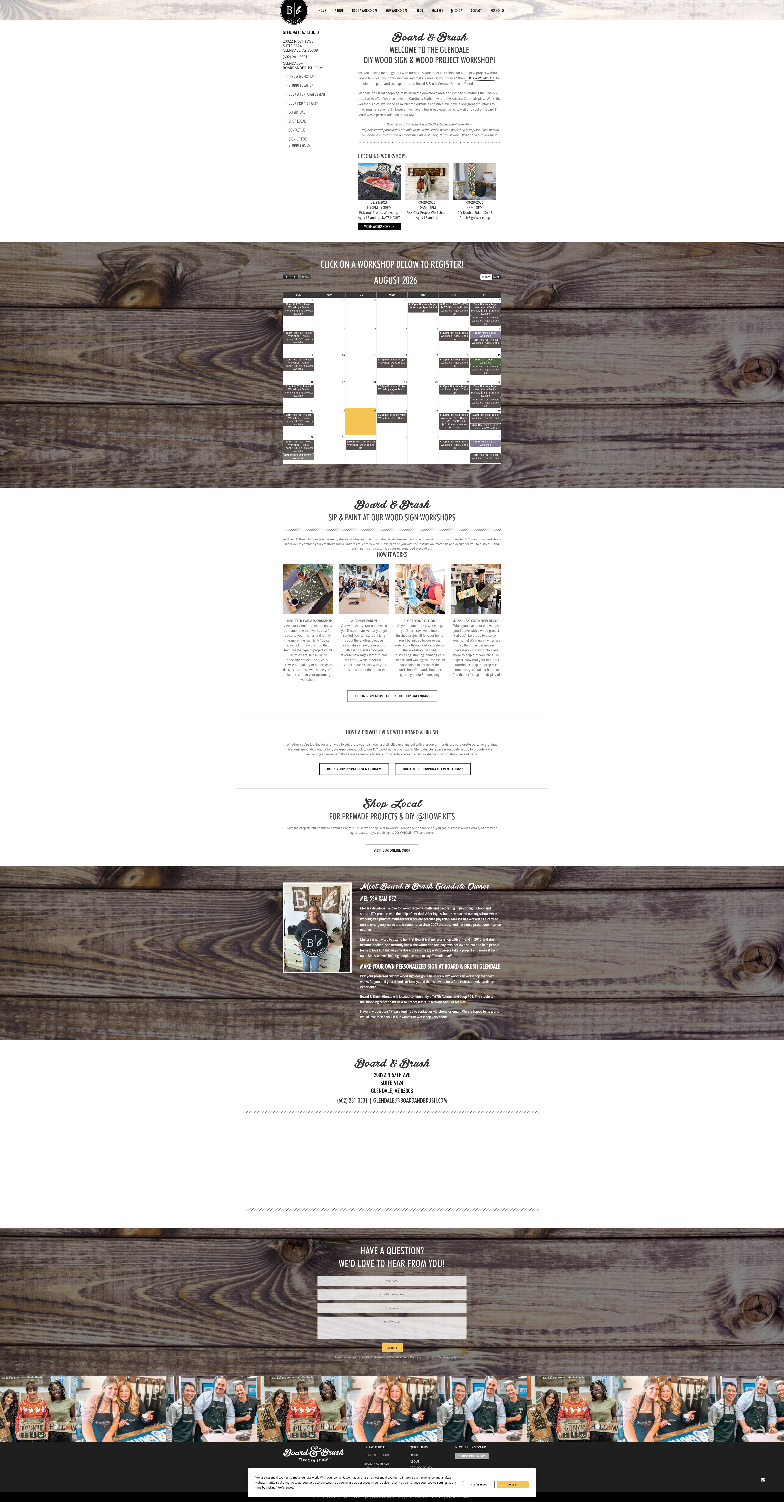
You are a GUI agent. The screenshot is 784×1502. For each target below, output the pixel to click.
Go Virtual (297, 112)
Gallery (437, 10)
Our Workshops (397, 10)
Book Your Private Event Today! (354, 769)
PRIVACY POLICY (421, 1467)
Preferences (479, 1484)
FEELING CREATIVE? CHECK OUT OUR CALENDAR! (392, 696)
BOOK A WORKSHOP (480, 78)
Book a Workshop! (364, 10)
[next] (294, 277)
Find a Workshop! (302, 76)
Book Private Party (303, 103)
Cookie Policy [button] (389, 1482)
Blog (419, 10)
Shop (458, 10)
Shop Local (297, 121)
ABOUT (414, 1461)
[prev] (287, 277)
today (305, 277)
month (486, 277)
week (496, 277)
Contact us (297, 130)
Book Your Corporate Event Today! (433, 769)
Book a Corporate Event (307, 94)
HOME (414, 1455)
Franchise (497, 10)
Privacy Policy (409, 1357)
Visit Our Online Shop (392, 850)
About (339, 10)
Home (322, 10)
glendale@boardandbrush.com (303, 65)
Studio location (301, 85)
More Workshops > (379, 226)
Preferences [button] (285, 1487)
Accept (512, 1484)
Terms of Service (436, 1357)
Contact (476, 10)
